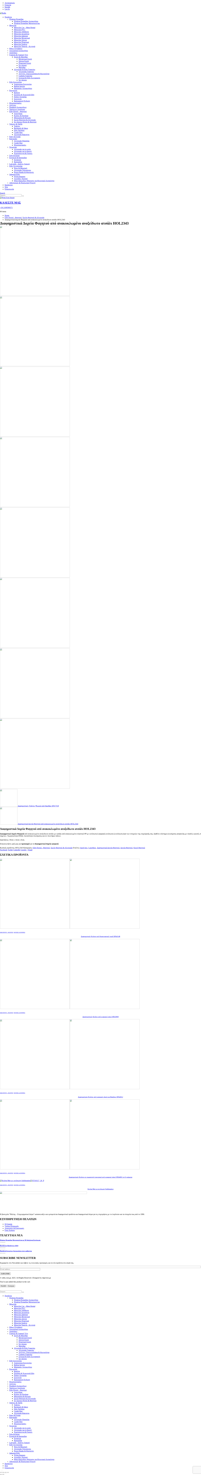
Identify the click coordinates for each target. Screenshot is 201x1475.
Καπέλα (17, 93)
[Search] (23, 1292)
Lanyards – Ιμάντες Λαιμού (19, 164)
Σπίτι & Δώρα (14, 156)
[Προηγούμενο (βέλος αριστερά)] (1, 1474)
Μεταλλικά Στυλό (25, 59)
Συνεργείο (18, 99)
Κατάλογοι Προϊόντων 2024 (9, 1246)
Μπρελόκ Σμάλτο (20, 44)
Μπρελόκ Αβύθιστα (21, 32)
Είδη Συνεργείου (15, 82)
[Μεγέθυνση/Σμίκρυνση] (1, 1472)
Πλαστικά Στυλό (25, 63)
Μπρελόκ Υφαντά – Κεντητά (24, 46)
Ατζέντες (12, 105)
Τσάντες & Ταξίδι (15, 124)
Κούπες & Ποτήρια (21, 116)
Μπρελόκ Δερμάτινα (21, 34)
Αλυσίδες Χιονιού (21, 179)
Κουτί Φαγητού (139, 848)
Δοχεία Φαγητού (126, 848)
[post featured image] (70, 928)
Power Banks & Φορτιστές (24, 172)
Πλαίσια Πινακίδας (16, 19)
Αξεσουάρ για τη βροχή (23, 151)
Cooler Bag (18, 132)
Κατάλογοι (9, 185)
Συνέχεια (11, 1286)
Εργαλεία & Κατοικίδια (18, 158)
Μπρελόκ (12, 25)
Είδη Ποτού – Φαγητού (18, 111)
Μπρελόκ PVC (19, 30)
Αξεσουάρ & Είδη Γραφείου (24, 70)
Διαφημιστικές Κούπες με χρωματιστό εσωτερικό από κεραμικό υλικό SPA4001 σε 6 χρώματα (100, 1177)
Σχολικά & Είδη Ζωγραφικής (29, 78)
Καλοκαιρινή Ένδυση (22, 101)
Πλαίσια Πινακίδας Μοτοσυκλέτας (27, 23)
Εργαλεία (17, 160)
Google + (24, 850)
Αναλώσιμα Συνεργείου (23, 84)
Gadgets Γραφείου (25, 76)
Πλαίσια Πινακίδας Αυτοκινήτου (26, 21)
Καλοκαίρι (13, 139)
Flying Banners (19, 177)
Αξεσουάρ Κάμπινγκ (21, 135)
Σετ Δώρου (23, 80)
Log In (7, 9)
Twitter (10, 850)
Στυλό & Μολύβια (21, 57)
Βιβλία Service (19, 86)
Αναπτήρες (13, 53)
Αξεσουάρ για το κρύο (22, 149)
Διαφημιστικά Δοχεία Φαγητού (108, 848)
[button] (2, 193)
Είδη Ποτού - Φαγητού (41, 848)
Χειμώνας (13, 147)
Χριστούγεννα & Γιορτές (23, 153)
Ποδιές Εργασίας (20, 97)
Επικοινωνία (9, 189)
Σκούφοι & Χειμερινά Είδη (24, 95)
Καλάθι (7, 7)
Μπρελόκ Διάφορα (21, 36)
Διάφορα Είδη (14, 174)
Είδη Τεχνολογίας (15, 166)
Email (30, 850)
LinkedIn (16, 850)
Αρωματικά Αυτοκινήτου (18, 51)
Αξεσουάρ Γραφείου (26, 72)
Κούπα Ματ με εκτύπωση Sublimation (101, 1189)
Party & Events (14, 137)
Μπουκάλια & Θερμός (22, 118)
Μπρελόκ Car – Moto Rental (24, 28)
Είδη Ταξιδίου (19, 130)
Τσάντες (17, 126)
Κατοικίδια (18, 162)
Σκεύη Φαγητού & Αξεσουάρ (25, 120)
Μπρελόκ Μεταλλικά (22, 38)
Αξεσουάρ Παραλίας (21, 141)
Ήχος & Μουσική (20, 168)
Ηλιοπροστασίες (15, 103)
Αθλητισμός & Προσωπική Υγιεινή (22, 183)
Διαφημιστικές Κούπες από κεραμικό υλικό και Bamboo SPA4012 (100, 1097)
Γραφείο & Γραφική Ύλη (18, 55)
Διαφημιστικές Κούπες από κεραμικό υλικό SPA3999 (100, 1017)
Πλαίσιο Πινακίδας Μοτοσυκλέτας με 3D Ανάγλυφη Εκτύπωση (20, 1240)
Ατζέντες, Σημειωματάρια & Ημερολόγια (34, 74)
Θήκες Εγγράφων (15, 49)
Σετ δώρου (23, 65)
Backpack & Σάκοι (21, 128)
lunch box (83, 848)
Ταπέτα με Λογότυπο (17, 109)
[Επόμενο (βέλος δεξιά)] (3, 1474)
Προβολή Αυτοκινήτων (18, 107)
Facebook (3, 850)
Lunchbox (92, 848)
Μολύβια (22, 67)
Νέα (6, 187)
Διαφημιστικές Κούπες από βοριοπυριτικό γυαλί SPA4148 (100, 936)
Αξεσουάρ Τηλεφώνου (22, 170)
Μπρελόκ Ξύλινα (20, 40)
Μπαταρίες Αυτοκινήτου (23, 88)
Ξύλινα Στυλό (24, 61)
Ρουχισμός (13, 91)
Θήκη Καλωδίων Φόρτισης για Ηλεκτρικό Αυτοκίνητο (34, 181)
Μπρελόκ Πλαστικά (21, 42)
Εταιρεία (8, 5)
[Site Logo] (3, 13)
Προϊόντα (8, 17)
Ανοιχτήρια (18, 114)
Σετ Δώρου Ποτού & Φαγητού (25, 122)
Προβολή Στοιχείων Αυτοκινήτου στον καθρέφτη (16, 1251)
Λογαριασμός (10, 3)
